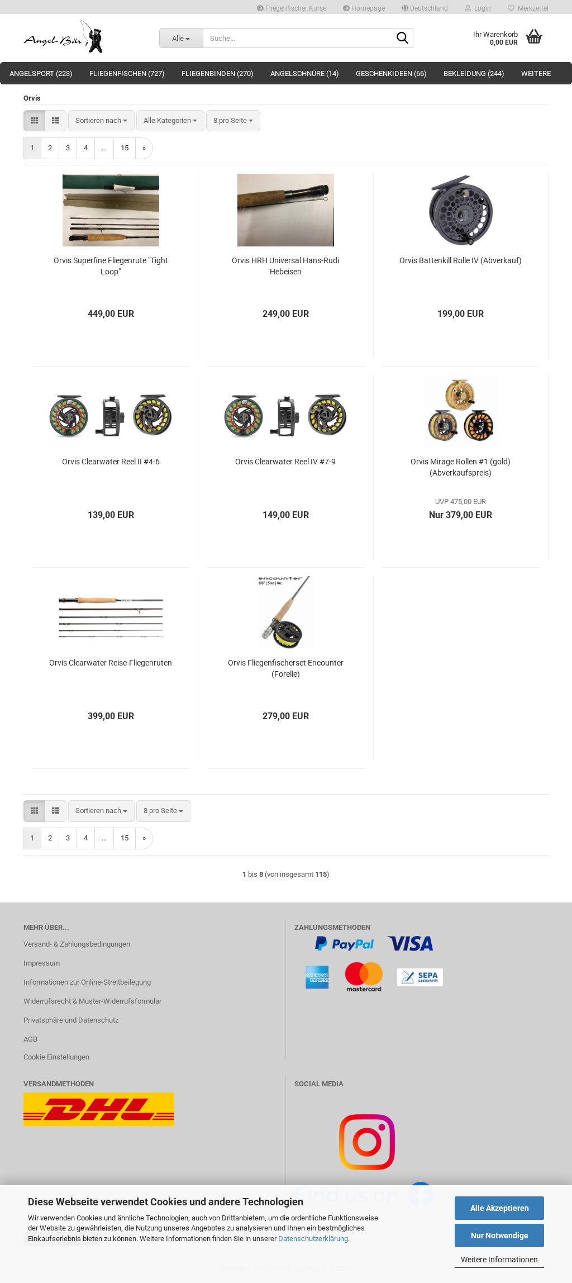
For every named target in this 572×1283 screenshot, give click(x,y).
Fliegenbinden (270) (218, 73)
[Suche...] (402, 38)
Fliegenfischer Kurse (295, 8)
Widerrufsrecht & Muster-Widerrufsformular (92, 1001)
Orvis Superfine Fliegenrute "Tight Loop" (111, 266)
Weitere (536, 73)
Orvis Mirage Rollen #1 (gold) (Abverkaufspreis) (461, 467)
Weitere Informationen (499, 1259)
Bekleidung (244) (474, 73)
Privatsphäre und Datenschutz (70, 1020)
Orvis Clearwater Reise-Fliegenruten (110, 662)
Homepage (367, 8)
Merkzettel (531, 8)
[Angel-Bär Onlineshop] (82, 36)
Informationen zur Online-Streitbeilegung (87, 982)
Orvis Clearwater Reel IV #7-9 (285, 461)
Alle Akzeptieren (499, 1208)
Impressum (41, 963)
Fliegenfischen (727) (127, 73)
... (104, 148)
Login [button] (481, 8)
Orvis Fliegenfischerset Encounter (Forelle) (286, 668)
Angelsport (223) (41, 73)
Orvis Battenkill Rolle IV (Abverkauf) (460, 260)
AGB (30, 1039)
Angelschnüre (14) (304, 73)
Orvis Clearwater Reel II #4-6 (111, 461)
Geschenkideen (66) (391, 73)
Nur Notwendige (499, 1235)
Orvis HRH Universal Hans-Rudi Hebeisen (285, 266)
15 (124, 148)
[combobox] (101, 121)
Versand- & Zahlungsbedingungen (76, 944)
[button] (424, 7)
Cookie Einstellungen (56, 1057)
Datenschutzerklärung (313, 1238)
